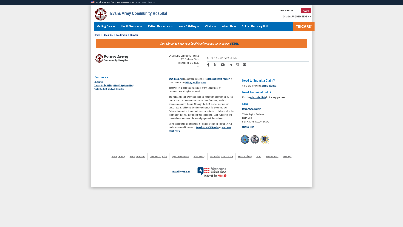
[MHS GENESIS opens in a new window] (303, 16)
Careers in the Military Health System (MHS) (114, 85)
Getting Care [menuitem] (104, 26)
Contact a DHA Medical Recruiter (109, 89)
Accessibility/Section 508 (221, 156)
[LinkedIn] (230, 65)
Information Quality (158, 156)
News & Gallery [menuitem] (187, 26)
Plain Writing (199, 156)
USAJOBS (98, 82)
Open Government (180, 156)
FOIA (258, 156)
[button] (146, 2)
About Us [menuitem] (227, 26)
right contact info (258, 97)
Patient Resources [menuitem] (159, 26)
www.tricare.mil (176, 79)
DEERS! (234, 43)
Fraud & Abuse (245, 156)
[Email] (244, 65)
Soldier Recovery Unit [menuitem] (255, 26)
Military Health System (195, 82)
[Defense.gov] (245, 138)
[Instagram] (237, 65)
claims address (269, 85)
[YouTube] (223, 65)
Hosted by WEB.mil (181, 171)
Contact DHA (248, 127)
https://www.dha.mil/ (251, 109)
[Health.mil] (254, 138)
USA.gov (287, 156)
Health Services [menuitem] (130, 26)
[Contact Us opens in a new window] (289, 16)
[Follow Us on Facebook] (208, 65)
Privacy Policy (118, 156)
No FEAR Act (272, 156)
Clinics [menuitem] (209, 26)
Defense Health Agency (219, 79)
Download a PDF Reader (207, 127)
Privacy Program (137, 156)
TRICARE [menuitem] (304, 26)
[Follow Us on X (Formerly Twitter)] (215, 65)
